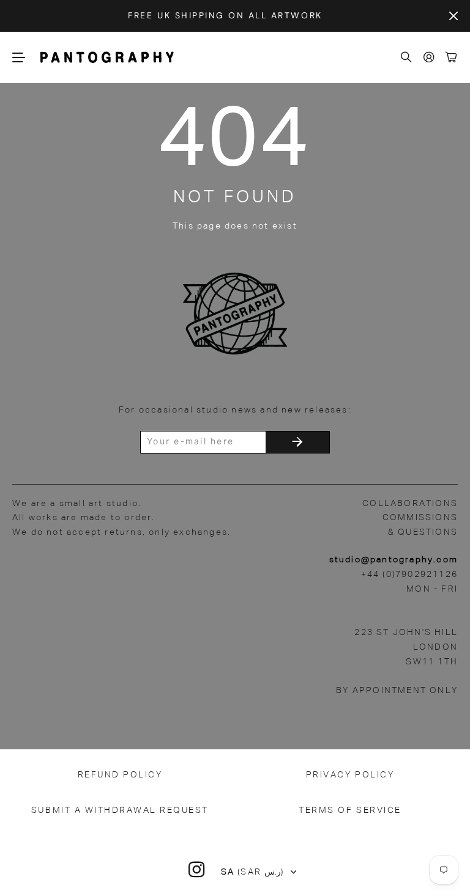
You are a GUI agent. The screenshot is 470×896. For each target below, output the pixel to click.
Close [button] (453, 16)
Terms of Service (350, 810)
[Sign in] (429, 58)
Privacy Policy (350, 775)
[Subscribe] (297, 442)
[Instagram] (197, 870)
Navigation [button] (19, 57)
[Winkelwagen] (452, 58)
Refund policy (120, 775)
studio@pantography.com (393, 560)
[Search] (407, 58)
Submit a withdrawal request (120, 810)
